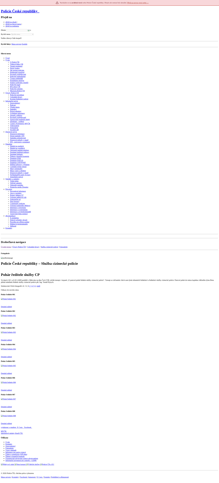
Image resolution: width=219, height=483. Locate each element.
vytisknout (4, 427)
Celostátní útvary (33, 247)
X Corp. (20, 427)
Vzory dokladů (10, 450)
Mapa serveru (16, 44)
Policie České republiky (19, 11)
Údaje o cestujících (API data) (16, 454)
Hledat (3, 30)
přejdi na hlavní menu (13, 24)
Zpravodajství (10, 446)
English (24, 44)
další (38, 286)
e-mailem (12, 427)
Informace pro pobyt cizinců (15, 452)
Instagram (32, 477)
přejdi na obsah (10, 22)
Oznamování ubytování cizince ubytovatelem (21, 458)
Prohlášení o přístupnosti (60, 477)
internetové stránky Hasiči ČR (12, 433)
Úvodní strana (6, 247)
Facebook (28, 427)
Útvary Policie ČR (19, 247)
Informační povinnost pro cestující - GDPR (20, 460)
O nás (7, 442)
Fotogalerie (63, 247)
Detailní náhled (6, 307)
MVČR (3, 431)
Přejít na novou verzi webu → (138, 3)
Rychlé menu (5, 34)
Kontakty (8, 444)
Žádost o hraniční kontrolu (15, 456)
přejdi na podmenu (12, 26)
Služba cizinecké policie (49, 247)
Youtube (47, 477)
